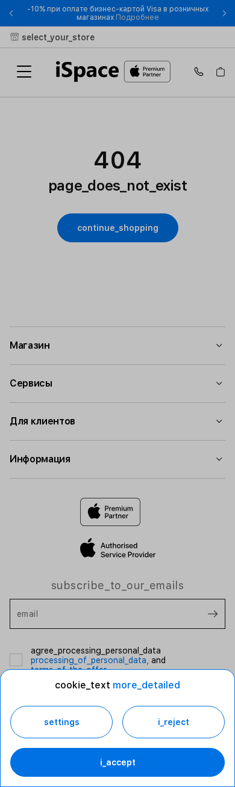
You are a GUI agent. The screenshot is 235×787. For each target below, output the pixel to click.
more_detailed (146, 685)
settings (62, 722)
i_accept (118, 762)
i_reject (173, 722)
